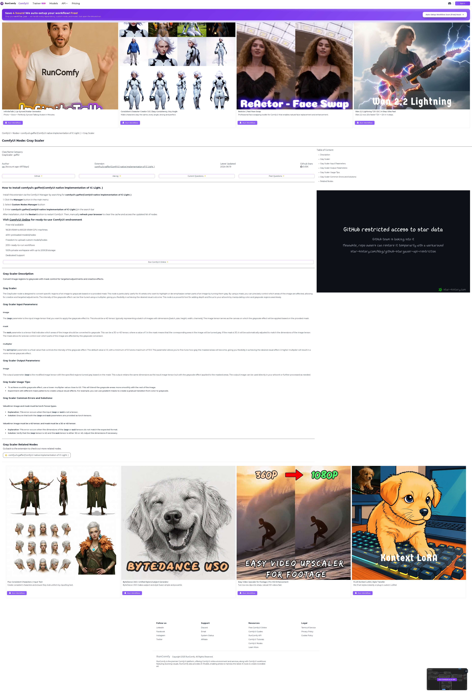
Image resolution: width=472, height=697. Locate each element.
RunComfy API (255, 635)
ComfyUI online (209, 661)
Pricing (76, 3)
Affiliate (204, 639)
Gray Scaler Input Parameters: (333, 163)
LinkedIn (160, 628)
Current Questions (195, 176)
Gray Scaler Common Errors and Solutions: (338, 177)
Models (53, 3)
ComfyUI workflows (257, 661)
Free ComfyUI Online (258, 628)
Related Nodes (326, 181)
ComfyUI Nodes (255, 643)
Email (203, 631)
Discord (204, 628)
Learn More (253, 647)
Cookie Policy (307, 635)
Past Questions (275, 176)
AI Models (205, 664)
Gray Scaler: (325, 159)
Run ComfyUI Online (157, 262)
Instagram (160, 635)
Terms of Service (308, 628)
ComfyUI (23, 3)
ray (3, 167)
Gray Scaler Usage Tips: (330, 172)
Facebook (160, 631)
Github (37, 176)
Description (325, 155)
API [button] (64, 3)
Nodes (16, 133)
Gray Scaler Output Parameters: (333, 168)
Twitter (159, 639)
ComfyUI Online (19, 219)
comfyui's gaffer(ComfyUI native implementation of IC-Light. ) (51, 133)
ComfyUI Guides (256, 631)
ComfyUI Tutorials (256, 639)
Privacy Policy (307, 631)
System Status (207, 635)
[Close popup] (466, 671)
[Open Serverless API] (447, 681)
